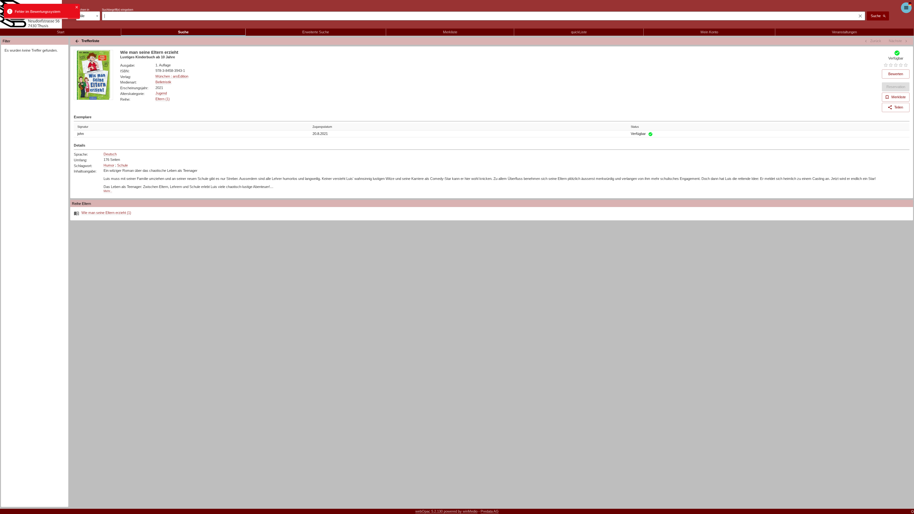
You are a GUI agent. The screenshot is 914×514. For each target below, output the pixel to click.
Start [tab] (60, 32)
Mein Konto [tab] (709, 32)
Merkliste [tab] (450, 32)
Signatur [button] (82, 126)
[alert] (42, 11)
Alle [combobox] (81, 16)
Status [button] (635, 126)
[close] (77, 7)
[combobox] (478, 16)
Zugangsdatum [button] (322, 126)
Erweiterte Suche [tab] (315, 32)
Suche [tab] (183, 32)
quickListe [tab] (579, 32)
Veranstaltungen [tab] (844, 32)
